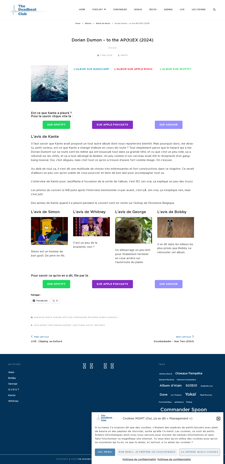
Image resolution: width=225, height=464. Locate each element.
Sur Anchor (168, 125)
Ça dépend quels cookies (199, 452)
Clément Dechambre (186, 380)
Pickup (189, 402)
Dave (164, 394)
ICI (138, 181)
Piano (82, 325)
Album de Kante (103, 23)
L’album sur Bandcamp (91, 69)
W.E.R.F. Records (95, 325)
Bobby (12, 378)
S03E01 (191, 385)
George (12, 384)
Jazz (75, 325)
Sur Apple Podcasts (112, 125)
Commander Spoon (183, 409)
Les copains (199, 10)
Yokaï (190, 394)
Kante (124, 55)
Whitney (13, 401)
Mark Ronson (206, 395)
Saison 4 (112, 317)
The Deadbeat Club (88, 459)
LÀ (144, 190)
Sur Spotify (56, 125)
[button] (218, 418)
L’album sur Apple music (133, 69)
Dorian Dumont (63, 325)
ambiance (179, 402)
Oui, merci (105, 452)
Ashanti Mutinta (166, 380)
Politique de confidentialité (139, 459)
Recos (153, 10)
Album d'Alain (171, 385)
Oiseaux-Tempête (188, 373)
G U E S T (13, 390)
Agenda (168, 10)
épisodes (93, 317)
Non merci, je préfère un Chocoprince (147, 452)
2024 (36, 325)
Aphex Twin (46, 325)
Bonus (138, 10)
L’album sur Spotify (175, 69)
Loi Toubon (176, 395)
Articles (67, 317)
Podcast (98, 10)
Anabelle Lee (207, 386)
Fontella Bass (165, 402)
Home (82, 10)
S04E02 (103, 317)
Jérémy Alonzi (165, 374)
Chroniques (120, 10)
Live (182, 10)
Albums (88, 23)
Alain (11, 372)
